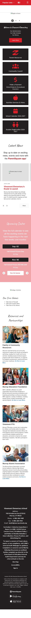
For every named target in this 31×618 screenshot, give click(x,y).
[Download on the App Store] (15, 601)
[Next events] (27, 273)
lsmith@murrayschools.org (18, 523)
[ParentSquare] (16, 591)
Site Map (15, 562)
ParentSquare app (17, 158)
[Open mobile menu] (27, 2)
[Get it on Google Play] (15, 596)
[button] (8, 2)
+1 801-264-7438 (18, 518)
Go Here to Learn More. (18, 400)
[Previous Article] (3, 205)
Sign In (15, 568)
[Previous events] (4, 273)
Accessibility (15, 565)
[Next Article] (7, 205)
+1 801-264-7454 (17, 521)
